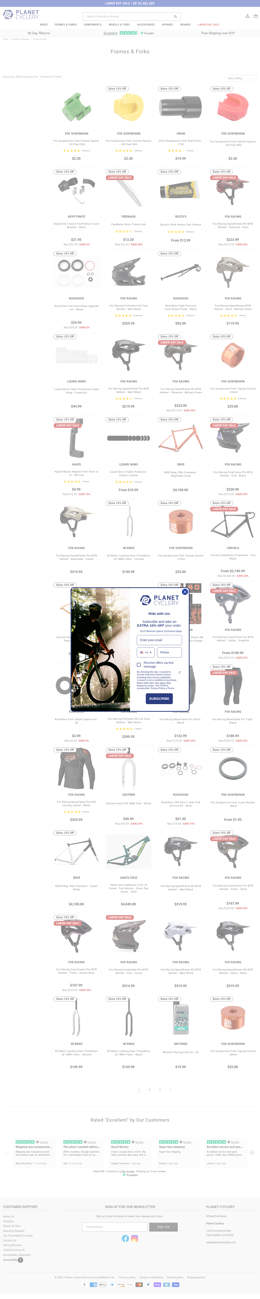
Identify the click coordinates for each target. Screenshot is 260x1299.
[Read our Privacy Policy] (179, 672)
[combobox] (146, 652)
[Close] (185, 591)
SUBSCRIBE (159, 699)
